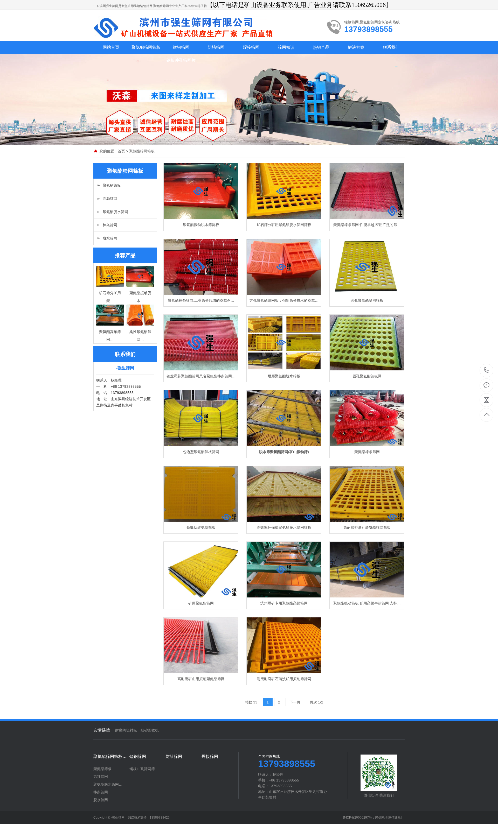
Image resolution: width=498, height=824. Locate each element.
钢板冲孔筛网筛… (143, 769)
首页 (121, 151)
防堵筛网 (216, 47)
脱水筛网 (110, 238)
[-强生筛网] (188, 27)
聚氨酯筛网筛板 (146, 47)
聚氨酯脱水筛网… (107, 784)
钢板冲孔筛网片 (181, 60)
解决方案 (356, 47)
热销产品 (321, 47)
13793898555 (487, 370)
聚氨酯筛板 (112, 185)
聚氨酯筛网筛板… (110, 757)
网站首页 (111, 47)
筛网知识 (286, 47)
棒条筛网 (110, 225)
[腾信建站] (395, 817)
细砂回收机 (150, 730)
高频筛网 (110, 198)
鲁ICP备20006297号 (357, 817)
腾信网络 (381, 817)
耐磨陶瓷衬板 (126, 730)
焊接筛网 (251, 47)
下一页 (294, 702)
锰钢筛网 (181, 47)
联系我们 (391, 47)
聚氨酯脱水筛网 (115, 212)
